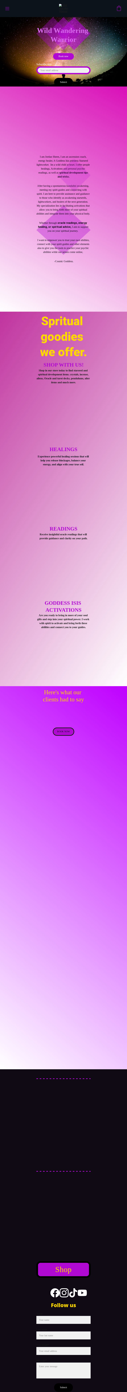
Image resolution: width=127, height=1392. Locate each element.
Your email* (42, 1345)
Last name (41, 1329)
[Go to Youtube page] (82, 1292)
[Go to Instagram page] (64, 1292)
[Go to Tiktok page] (73, 1292)
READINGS (63, 529)
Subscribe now (44, 64)
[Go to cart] (119, 8)
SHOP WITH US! (63, 365)
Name (39, 1313)
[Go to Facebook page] (55, 1292)
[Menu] (7, 8)
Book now (63, 56)
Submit (63, 82)
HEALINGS (63, 449)
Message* (41, 1360)
